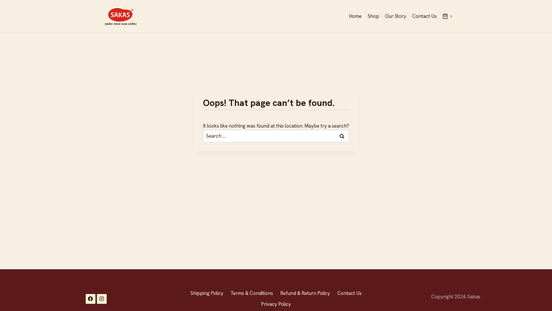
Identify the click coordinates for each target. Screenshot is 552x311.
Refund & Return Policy (305, 293)
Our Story (395, 16)
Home (355, 16)
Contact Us (424, 16)
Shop (373, 16)
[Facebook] (90, 299)
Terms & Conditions (252, 293)
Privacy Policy (276, 304)
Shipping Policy (206, 293)
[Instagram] (102, 299)
